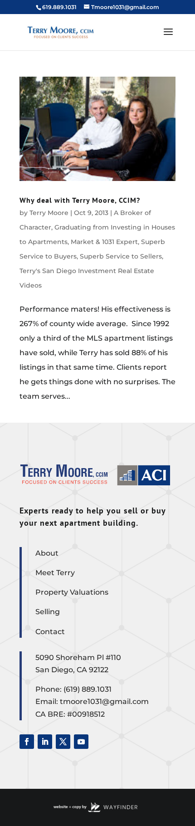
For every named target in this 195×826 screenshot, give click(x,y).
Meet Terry (55, 572)
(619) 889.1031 (87, 689)
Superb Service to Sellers (121, 256)
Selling (47, 611)
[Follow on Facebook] (27, 741)
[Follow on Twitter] (63, 741)
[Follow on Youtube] (81, 741)
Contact (50, 631)
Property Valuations (71, 592)
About (46, 553)
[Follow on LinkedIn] (45, 741)
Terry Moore (48, 213)
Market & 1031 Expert (104, 242)
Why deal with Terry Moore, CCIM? (80, 200)
